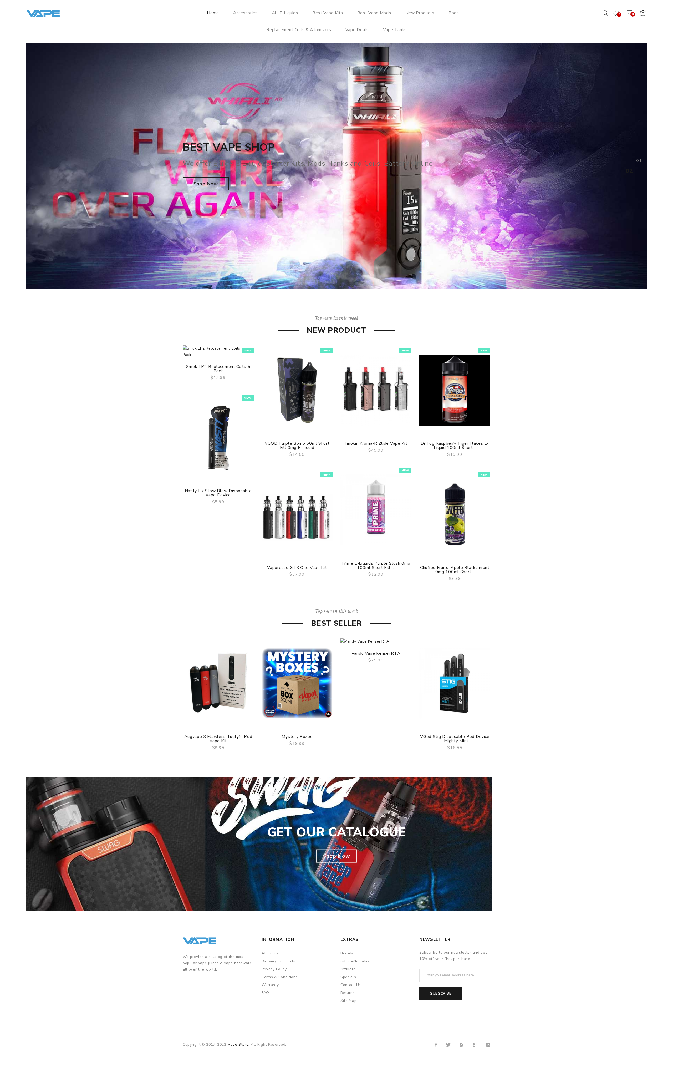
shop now (205, 184)
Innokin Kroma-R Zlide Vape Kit (376, 443)
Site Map (348, 1000)
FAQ (265, 992)
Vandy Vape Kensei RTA (376, 653)
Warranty (270, 984)
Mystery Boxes (297, 737)
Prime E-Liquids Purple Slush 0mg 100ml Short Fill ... (375, 565)
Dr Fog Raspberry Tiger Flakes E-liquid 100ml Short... (455, 446)
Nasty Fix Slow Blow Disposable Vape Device (218, 493)
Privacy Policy (274, 969)
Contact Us (350, 984)
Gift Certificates (355, 961)
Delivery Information (280, 961)
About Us (270, 953)
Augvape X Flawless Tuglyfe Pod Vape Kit (218, 739)
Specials (348, 976)
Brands (346, 953)
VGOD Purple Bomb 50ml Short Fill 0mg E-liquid (297, 446)
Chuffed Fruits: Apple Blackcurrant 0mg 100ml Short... (455, 570)
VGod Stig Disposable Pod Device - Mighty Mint (455, 739)
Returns (347, 992)
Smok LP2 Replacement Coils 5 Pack (218, 369)
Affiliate (347, 969)
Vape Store (238, 1044)
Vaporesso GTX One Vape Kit (297, 567)
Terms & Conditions (280, 976)
